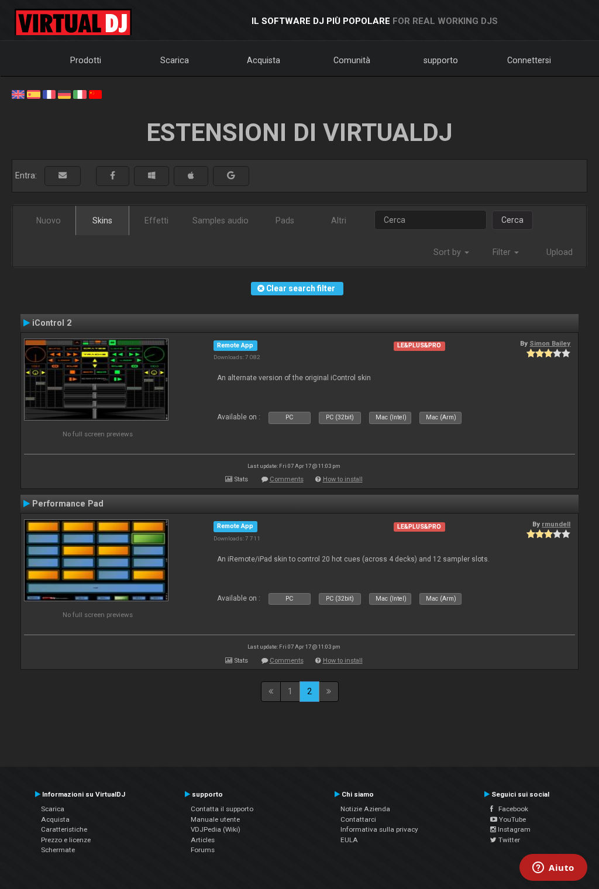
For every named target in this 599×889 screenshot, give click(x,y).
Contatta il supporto (222, 809)
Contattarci (358, 819)
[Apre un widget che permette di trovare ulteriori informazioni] (553, 868)
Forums (203, 850)
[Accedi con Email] (62, 175)
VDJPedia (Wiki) (215, 829)
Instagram (513, 829)
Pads (285, 220)
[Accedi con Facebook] (112, 175)
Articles (203, 840)
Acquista (263, 60)
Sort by (448, 252)
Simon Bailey (549, 343)
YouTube (511, 819)
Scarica (174, 60)
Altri (338, 220)
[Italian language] (79, 93)
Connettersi (529, 60)
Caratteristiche (64, 829)
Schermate (58, 850)
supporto (441, 60)
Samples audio (220, 220)
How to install (343, 479)
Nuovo (48, 220)
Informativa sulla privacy (379, 829)
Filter (503, 252)
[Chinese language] (95, 93)
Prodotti (85, 60)
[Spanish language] (33, 93)
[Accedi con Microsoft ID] (151, 175)
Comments (287, 479)
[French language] (49, 93)
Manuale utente (215, 819)
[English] (18, 93)
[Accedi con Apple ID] (191, 175)
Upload (559, 252)
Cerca (512, 220)
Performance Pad (68, 503)
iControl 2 (51, 323)
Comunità (351, 60)
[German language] (64, 93)
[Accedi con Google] (231, 175)
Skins (102, 220)
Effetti (156, 220)
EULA (349, 840)
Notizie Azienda (365, 809)
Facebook (510, 809)
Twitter (508, 840)
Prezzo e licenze (66, 840)
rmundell (556, 524)
